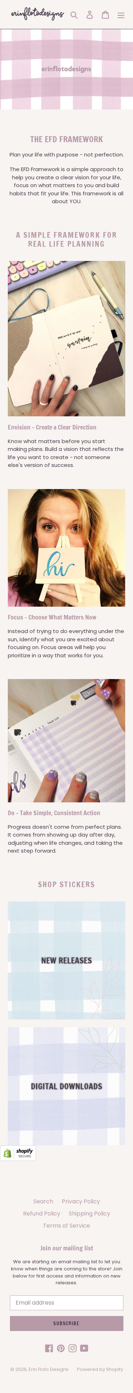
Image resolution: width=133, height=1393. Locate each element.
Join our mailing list (66, 1248)
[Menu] (121, 14)
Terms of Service (66, 1226)
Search (43, 1201)
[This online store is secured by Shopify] (18, 1159)
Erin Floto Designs (48, 1369)
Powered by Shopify (100, 1369)
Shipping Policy (89, 1213)
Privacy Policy (81, 1201)
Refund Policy (41, 1213)
